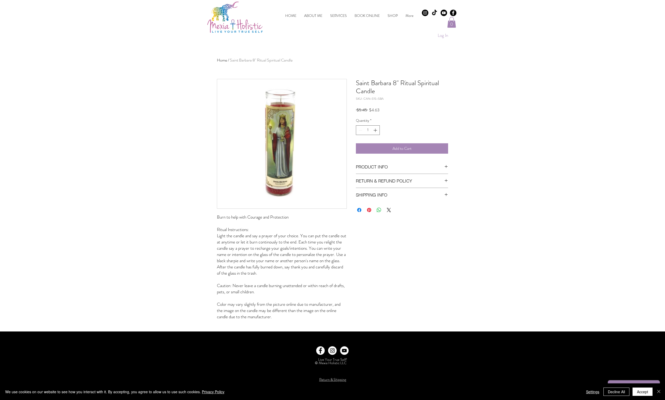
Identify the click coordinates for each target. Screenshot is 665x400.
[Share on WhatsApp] (379, 210)
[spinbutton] (368, 130)
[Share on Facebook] (359, 210)
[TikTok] (434, 13)
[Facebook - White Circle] (320, 350)
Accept (642, 391)
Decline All (616, 391)
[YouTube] (444, 13)
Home (222, 60)
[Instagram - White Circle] (332, 350)
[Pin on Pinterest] (369, 210)
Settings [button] (592, 391)
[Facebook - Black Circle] (453, 13)
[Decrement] (360, 130)
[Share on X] (389, 210)
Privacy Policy (213, 391)
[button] (451, 22)
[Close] (659, 392)
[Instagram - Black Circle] (425, 13)
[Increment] (376, 130)
